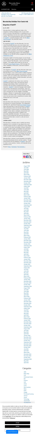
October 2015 (27, 357)
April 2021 (26, 274)
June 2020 (26, 291)
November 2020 (27, 283)
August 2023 (27, 227)
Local (25, 385)
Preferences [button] (12, 418)
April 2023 (26, 233)
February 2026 (27, 176)
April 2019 (26, 315)
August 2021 (27, 267)
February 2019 (27, 318)
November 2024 (27, 201)
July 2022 (26, 249)
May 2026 (26, 171)
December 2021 (27, 261)
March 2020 (26, 296)
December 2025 (27, 179)
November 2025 (27, 181)
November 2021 (27, 262)
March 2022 (26, 255)
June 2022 (26, 250)
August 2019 (27, 308)
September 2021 (28, 266)
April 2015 (26, 362)
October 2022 (27, 244)
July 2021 (26, 269)
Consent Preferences (12, 431)
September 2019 (28, 306)
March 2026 (26, 174)
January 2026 (27, 178)
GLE (25, 382)
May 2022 (26, 252)
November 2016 (27, 345)
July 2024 (26, 208)
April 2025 (26, 193)
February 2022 (27, 257)
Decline (17, 426)
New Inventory (27, 387)
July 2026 (26, 167)
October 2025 (27, 183)
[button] (5, 9)
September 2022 (28, 245)
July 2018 (26, 330)
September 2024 (28, 205)
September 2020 (28, 286)
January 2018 (27, 335)
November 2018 (27, 323)
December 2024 (27, 200)
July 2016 (26, 349)
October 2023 (27, 223)
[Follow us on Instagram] (24, 156)
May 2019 (26, 313)
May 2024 (26, 211)
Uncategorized (27, 402)
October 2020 (27, 284)
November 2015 (27, 355)
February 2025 (27, 196)
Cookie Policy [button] (8, 416)
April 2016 (26, 350)
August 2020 (27, 288)
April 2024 (26, 213)
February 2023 (27, 237)
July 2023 (26, 228)
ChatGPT (7, 37)
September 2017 (28, 342)
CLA (25, 375)
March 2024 (26, 215)
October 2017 (27, 340)
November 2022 (27, 242)
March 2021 (26, 276)
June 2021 (26, 271)
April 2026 (26, 172)
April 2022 (26, 254)
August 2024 (27, 206)
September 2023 (28, 225)
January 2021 (27, 279)
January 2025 (27, 198)
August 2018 (27, 328)
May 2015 (26, 361)
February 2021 (27, 278)
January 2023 (27, 239)
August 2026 (27, 166)
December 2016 (27, 344)
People (25, 392)
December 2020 (27, 281)
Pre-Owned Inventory (29, 394)
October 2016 (27, 347)
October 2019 (27, 305)
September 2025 (28, 184)
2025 (25, 372)
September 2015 (28, 359)
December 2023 (27, 220)
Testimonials (27, 400)
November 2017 (27, 339)
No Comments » (21, 146)
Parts (25, 390)
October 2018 (27, 325)
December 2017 (27, 337)
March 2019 (26, 316)
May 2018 (26, 332)
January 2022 (27, 259)
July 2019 (26, 310)
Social (25, 397)
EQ (24, 378)
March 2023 (26, 235)
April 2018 (26, 333)
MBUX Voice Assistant (21, 71)
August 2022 (27, 247)
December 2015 (27, 354)
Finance (26, 380)
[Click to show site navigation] (32, 9)
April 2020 (26, 294)
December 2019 (27, 301)
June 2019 (26, 311)
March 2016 (26, 352)
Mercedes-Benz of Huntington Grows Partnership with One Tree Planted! (8, 14)
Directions (14, 9)
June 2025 (26, 189)
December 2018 (27, 322)
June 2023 (26, 230)
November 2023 (27, 222)
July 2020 (26, 289)
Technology (14, 146)
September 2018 (28, 327)
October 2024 (27, 203)
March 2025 (26, 194)
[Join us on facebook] (27, 156)
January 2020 (27, 300)
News (9, 146)
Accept (17, 422)
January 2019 (27, 320)
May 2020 (26, 293)
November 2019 (27, 303)
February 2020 (27, 298)
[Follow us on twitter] (30, 156)
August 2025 (27, 186)
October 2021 (27, 264)
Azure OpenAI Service (14, 64)
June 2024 (26, 210)
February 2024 (27, 217)
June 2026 (26, 169)
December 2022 (27, 240)
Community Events (28, 377)
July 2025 (26, 188)
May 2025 (26, 191)
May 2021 (26, 272)
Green (25, 383)
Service (25, 395)
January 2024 (27, 218)
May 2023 (26, 232)
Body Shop (26, 373)
